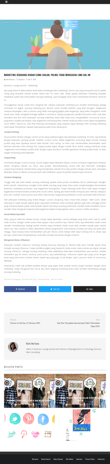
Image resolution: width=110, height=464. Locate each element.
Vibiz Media (69, 459)
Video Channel (58, 459)
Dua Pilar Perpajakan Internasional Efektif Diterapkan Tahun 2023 (78, 323)
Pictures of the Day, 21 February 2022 (25, 321)
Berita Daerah (45, 459)
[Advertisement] (57, 11)
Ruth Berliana (10, 79)
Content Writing (29, 279)
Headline (22, 79)
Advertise (79, 459)
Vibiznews (35, 459)
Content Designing (13, 279)
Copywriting (44, 279)
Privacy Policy (90, 459)
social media (57, 279)
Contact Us (101, 459)
